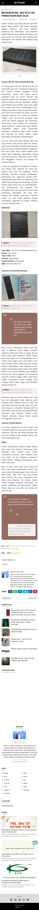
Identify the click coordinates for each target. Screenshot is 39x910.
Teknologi (26, 790)
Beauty (6, 773)
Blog (5, 776)
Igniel (22, 907)
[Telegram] (20, 591)
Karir (5, 786)
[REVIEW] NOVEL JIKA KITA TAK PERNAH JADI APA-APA (22, 659)
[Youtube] (27, 900)
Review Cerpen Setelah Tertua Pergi (24, 649)
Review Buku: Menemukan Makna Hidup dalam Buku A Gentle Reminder (23, 622)
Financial (6, 783)
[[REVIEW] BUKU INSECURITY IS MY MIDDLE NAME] (6, 632)
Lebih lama (32, 598)
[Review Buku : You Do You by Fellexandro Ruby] (6, 642)
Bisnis (25, 773)
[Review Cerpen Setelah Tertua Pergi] (6, 652)
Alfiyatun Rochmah (17, 572)
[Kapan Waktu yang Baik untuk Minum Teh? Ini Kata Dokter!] (19, 851)
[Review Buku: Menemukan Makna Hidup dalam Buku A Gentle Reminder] (6, 623)
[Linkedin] (30, 591)
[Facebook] (10, 591)
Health (25, 783)
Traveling (7, 793)
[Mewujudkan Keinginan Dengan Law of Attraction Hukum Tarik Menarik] (19, 827)
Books (5, 564)
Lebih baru (6, 598)
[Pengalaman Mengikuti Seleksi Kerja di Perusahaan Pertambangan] (19, 878)
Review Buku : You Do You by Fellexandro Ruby (21, 640)
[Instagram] (23, 900)
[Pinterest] (35, 591)
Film (24, 780)
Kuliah (25, 786)
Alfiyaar (19, 2)
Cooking (6, 780)
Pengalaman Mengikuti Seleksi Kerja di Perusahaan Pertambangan (15, 881)
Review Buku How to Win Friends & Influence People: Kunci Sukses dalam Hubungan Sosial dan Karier (23, 612)
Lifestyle (6, 790)
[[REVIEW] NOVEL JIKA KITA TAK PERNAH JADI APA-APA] (6, 661)
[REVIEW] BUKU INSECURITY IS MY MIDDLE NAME (23, 630)
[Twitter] (15, 591)
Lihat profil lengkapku (19, 761)
